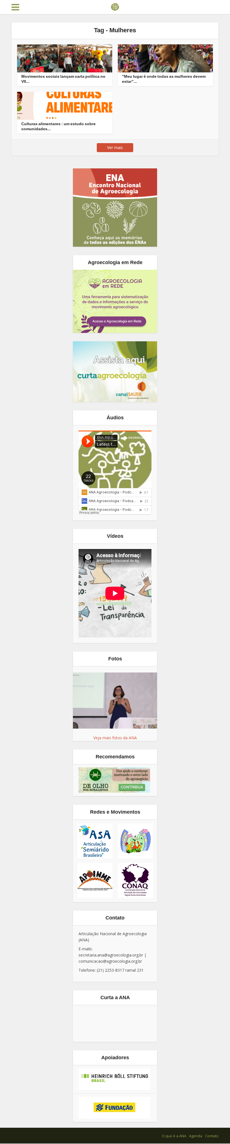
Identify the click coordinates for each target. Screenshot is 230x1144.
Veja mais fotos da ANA (115, 737)
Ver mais (115, 147)
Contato (212, 1135)
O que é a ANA (174, 1135)
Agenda (195, 1135)
